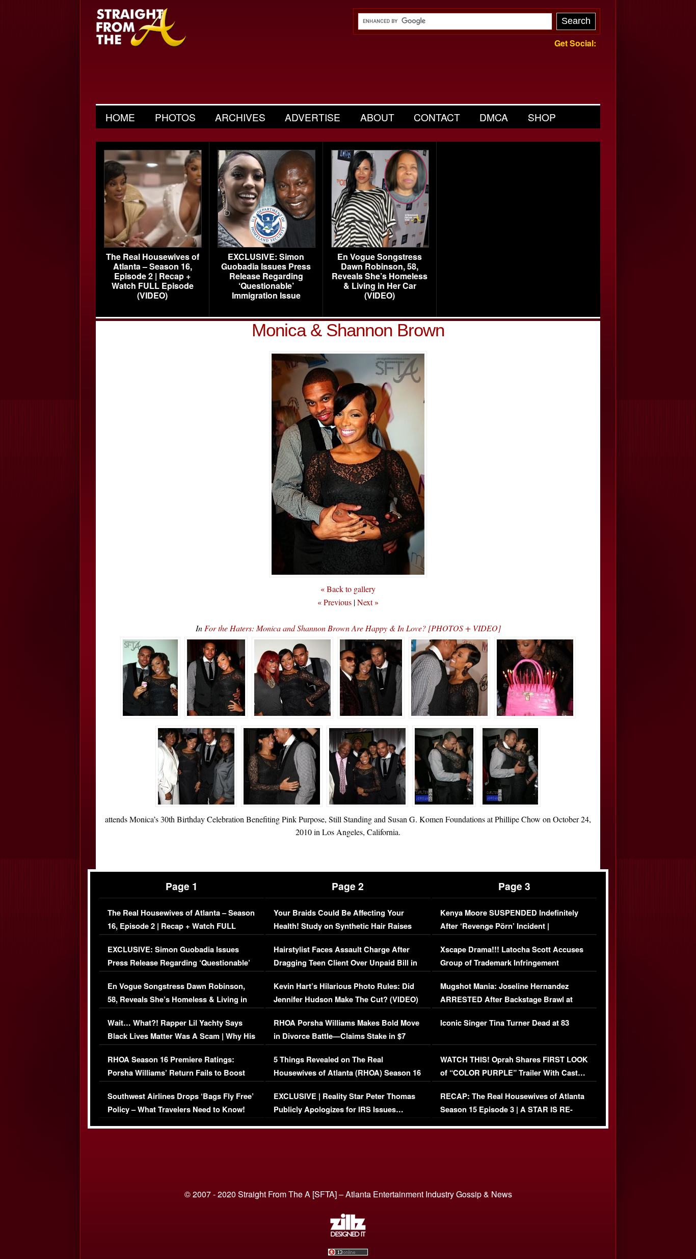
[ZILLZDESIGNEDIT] (348, 1234)
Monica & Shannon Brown (348, 330)
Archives (240, 117)
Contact (437, 117)
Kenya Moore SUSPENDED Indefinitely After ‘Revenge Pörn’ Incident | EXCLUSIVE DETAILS (509, 925)
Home (120, 117)
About (377, 117)
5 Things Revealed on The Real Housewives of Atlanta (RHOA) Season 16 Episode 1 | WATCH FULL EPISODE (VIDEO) (347, 1079)
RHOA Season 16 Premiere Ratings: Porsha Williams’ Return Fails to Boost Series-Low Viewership (176, 1072)
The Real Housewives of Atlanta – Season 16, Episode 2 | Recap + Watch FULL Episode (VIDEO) (152, 276)
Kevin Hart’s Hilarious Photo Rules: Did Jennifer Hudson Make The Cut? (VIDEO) (346, 993)
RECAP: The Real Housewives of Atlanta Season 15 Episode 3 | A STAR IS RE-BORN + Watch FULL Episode (512, 1109)
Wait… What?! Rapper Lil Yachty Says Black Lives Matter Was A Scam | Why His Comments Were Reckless (181, 1035)
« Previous (334, 602)
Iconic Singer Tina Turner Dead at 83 (504, 1022)
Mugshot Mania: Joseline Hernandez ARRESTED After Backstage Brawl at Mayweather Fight (506, 999)
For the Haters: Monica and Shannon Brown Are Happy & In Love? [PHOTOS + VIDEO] (352, 628)
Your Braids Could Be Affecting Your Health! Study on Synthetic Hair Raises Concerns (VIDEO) (343, 925)
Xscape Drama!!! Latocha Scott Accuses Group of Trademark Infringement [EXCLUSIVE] (511, 962)
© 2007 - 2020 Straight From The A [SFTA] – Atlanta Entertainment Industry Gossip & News (348, 1194)
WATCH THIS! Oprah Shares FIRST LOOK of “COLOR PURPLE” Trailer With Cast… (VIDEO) (514, 1072)
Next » (368, 602)
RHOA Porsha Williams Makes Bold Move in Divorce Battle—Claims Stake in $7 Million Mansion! (346, 1035)
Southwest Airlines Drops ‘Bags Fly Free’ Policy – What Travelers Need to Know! (181, 1103)
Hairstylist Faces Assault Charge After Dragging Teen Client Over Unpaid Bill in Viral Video (345, 962)
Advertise (312, 117)
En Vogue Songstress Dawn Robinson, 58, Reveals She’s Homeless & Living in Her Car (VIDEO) (379, 276)
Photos (175, 117)
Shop (542, 117)
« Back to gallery (348, 588)
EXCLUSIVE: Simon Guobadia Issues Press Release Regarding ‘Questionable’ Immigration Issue (266, 276)
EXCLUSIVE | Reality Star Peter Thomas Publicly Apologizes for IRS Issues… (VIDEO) (344, 1109)
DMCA (493, 117)
